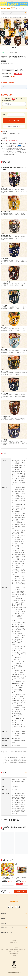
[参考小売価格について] (9, 73)
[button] (27, 883)
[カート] (23, 8)
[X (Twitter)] (12, 907)
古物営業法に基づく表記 (14, 942)
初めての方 (3, 913)
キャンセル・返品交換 (14, 947)
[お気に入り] (19, 8)
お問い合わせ (14, 957)
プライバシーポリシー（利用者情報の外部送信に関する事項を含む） (14, 949)
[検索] (17, 8)
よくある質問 (14, 955)
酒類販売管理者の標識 (14, 953)
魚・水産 (10, 17)
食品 (6, 17)
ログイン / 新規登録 (13, 8)
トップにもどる (14, 895)
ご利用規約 (14, 940)
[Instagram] (19, 907)
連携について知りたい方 (7, 932)
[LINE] (16, 907)
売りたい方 (3, 918)
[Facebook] (9, 907)
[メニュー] (26, 8)
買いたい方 (3, 923)
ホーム (2, 17)
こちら (19, 145)
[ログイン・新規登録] (21, 8)
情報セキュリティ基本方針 (14, 951)
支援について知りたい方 (7, 927)
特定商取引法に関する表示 (14, 944)
